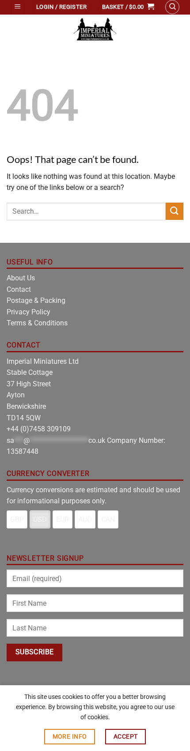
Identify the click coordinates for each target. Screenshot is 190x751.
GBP (17, 519)
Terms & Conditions (37, 323)
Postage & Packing (36, 300)
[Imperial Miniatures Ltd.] (95, 30)
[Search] (172, 7)
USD (40, 519)
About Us (21, 278)
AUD (85, 519)
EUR (62, 519)
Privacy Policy (28, 312)
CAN (108, 519)
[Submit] (174, 211)
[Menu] (18, 7)
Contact (19, 289)
